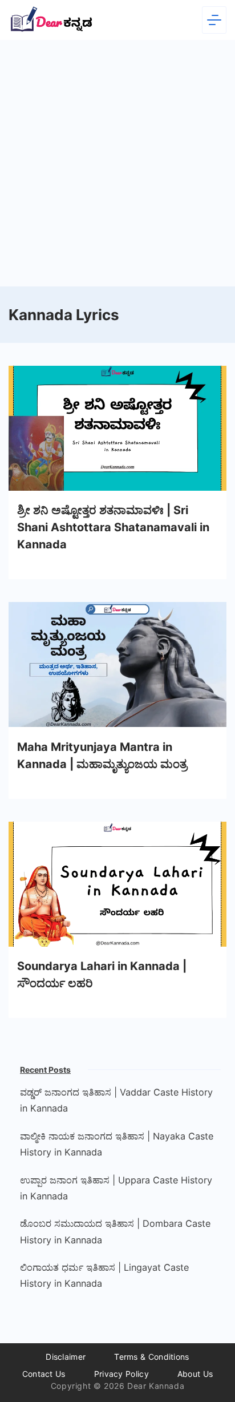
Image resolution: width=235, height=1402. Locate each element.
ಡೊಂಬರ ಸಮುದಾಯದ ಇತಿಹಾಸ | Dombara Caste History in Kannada (115, 1231)
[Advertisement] (117, 163)
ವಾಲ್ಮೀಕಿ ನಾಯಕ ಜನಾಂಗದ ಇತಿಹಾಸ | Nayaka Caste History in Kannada (116, 1144)
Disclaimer (66, 1356)
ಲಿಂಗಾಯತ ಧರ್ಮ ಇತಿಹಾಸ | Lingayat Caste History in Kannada (104, 1275)
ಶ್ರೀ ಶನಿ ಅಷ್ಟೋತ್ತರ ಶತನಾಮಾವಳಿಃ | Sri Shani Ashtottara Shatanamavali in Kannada (113, 527)
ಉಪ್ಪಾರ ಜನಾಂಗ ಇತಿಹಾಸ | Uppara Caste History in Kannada (116, 1188)
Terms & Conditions (151, 1356)
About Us (195, 1374)
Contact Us (44, 1374)
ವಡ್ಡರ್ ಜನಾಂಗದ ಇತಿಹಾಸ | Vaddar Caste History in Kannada (116, 1100)
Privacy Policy (121, 1374)
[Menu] (214, 20)
